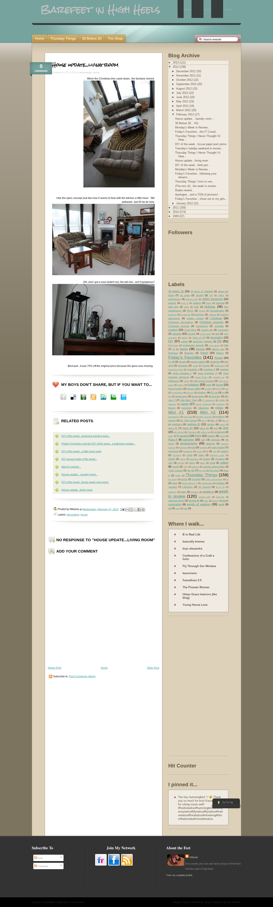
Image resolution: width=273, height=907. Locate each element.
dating (185, 338)
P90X (198, 435)
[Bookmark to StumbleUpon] (103, 397)
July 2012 (182, 92)
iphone (190, 392)
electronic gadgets (202, 341)
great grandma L (182, 373)
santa (182, 459)
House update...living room (85, 65)
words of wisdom (198, 504)
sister (202, 463)
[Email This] (127, 509)
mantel (185, 404)
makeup (172, 404)
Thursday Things (201, 475)
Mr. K (203, 420)
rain (214, 451)
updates (220, 483)
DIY (170, 341)
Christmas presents (211, 322)
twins (174, 483)
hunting (208, 389)
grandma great (175, 369)
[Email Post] (122, 509)
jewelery (201, 392)
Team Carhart (175, 470)
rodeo (201, 455)
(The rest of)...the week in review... (196, 186)
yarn (178, 508)
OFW (225, 428)
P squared (183, 435)
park (203, 439)
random (224, 451)
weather (195, 492)
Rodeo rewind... (184, 190)
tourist (184, 479)
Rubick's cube (217, 455)
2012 (176, 66)
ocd (216, 428)
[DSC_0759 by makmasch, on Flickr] (103, 354)
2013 (176, 62)
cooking (172, 329)
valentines (187, 487)
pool (193, 447)
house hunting (175, 388)
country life (207, 330)
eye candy (214, 345)
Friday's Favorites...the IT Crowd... (196, 131)
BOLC (190, 310)
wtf (169, 508)
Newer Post (54, 667)
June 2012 (183, 97)
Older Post (153, 667)
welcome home (176, 500)
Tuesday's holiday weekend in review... (199, 148)
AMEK (221, 295)
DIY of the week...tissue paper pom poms (85, 482)
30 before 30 (176, 291)
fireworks (189, 353)
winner (215, 501)
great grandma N (207, 373)
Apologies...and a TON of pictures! (196, 194)
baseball (220, 303)
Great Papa (201, 377)
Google (206, 365)
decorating (85, 72)
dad (217, 333)
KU (169, 396)
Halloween (173, 381)
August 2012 (184, 88)
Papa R (172, 439)
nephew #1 (193, 424)
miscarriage (173, 417)
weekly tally (205, 497)
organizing (219, 432)
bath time (173, 307)
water (183, 492)
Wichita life (193, 500)
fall (173, 349)
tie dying (172, 479)
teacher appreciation (214, 466)
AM (210, 295)
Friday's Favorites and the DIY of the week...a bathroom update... (98, 443)
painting (211, 436)
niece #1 (172, 428)
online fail (205, 432)
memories (187, 408)
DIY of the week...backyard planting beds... (85, 436)
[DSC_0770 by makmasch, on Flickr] (119, 186)
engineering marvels (193, 345)
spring (175, 466)
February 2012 (185, 114)
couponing (223, 330)
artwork (172, 303)
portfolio (204, 447)
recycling (177, 455)
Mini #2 (208, 412)
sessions (194, 459)
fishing (204, 352)
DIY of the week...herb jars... (193, 165)
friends (218, 357)
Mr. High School (188, 420)
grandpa (224, 369)
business (199, 314)
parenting (188, 439)
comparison (202, 326)
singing (180, 463)
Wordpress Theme (180, 902)
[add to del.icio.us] (63, 397)
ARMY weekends (212, 299)
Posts (40, 858)
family (184, 349)
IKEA (218, 389)
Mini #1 (176, 412)
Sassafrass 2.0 (192, 580)
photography (188, 443)
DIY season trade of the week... (79, 459)
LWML (222, 400)
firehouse (173, 353)
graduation (219, 366)
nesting (211, 424)
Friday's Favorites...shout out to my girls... (201, 198)
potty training (218, 447)
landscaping (198, 396)
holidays (193, 384)
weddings (208, 491)
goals (195, 366)
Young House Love (195, 604)
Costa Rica (190, 330)
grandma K (209, 369)
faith (226, 345)
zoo (185, 508)
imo (226, 389)
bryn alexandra (192, 548)
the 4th (191, 470)
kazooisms (190, 573)
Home (104, 667)
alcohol (199, 295)
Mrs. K (214, 420)
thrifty (178, 475)
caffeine (212, 314)
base (208, 303)
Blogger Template (212, 902)
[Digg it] (73, 397)
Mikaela (194, 857)
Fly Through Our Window (199, 566)
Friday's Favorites (185, 357)
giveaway (183, 365)
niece (222, 424)
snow (212, 463)
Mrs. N (225, 420)
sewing (206, 459)
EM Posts (173, 345)
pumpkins (187, 451)
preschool (173, 451)
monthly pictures (204, 417)
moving (172, 420)
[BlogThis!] (131, 509)
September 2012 (186, 84)
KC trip (214, 392)
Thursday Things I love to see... (195, 181)
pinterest (210, 443)
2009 (176, 216)
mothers (220, 416)
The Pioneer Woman (196, 587)
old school (179, 432)
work (221, 504)
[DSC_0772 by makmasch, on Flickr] (103, 274)
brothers (172, 314)
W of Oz (220, 487)
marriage (220, 404)
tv (227, 479)
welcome (220, 497)
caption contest (195, 318)
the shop (214, 470)
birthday (210, 306)
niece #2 (187, 428)
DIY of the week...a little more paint (81, 451)
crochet (191, 333)
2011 (176, 207)
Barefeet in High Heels (58, 902)
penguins (215, 439)
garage (182, 361)
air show (185, 295)
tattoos (195, 467)
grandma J (193, 369)
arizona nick (192, 299)
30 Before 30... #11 (187, 123)
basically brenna (193, 541)
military (219, 407)
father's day (218, 349)
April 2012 (182, 105)
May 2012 (182, 101)
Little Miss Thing (188, 400)
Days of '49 (199, 337)
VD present (204, 487)
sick (170, 463)
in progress (177, 392)
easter (184, 341)
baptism (197, 303)
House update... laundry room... (79, 474)
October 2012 (185, 79)
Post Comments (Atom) (82, 676)
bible (186, 307)
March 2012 (184, 110)
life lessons (214, 396)
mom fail (187, 417)
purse (199, 451)
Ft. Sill (171, 361)
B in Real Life (191, 534)
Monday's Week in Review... (192, 127)
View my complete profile (179, 875)
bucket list (185, 314)
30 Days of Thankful (202, 291)
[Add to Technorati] (113, 397)
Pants (222, 436)
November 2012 (186, 75)
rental (189, 455)
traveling (196, 479)
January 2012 (185, 203)
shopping (220, 459)
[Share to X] (135, 509)
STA (186, 467)
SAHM (171, 459)
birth (196, 307)
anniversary (174, 299)
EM (219, 341)
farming (200, 349)
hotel (208, 385)
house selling (193, 388)
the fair (202, 470)
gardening (215, 361)
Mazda (171, 408)
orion (170, 436)
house (96, 72)
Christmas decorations (180, 322)
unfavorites (206, 483)
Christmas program (178, 326)
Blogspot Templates (232, 902)
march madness (204, 404)
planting (183, 447)
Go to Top (225, 803)
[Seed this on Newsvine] (83, 397)
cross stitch (205, 334)
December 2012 (186, 71)
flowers (220, 353)
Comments (42, 866)
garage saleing (197, 361)
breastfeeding (217, 310)
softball (224, 462)
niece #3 (204, 428)
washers (172, 492)
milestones (203, 408)
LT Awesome (208, 400)
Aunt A (184, 303)
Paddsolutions (198, 902)
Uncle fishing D (189, 483)
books (202, 311)
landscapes (181, 396)
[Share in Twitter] (123, 397)
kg (223, 392)
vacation (172, 487)
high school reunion (203, 381)
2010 (176, 211)
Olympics (192, 432)
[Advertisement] (185, 687)
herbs (186, 381)
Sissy (192, 463)
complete (219, 326)
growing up (219, 377)
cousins (176, 333)
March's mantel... (71, 466)
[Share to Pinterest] (143, 509)
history (180, 385)
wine (206, 501)
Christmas (216, 318)
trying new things (213, 479)
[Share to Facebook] (139, 509)
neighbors (177, 424)
